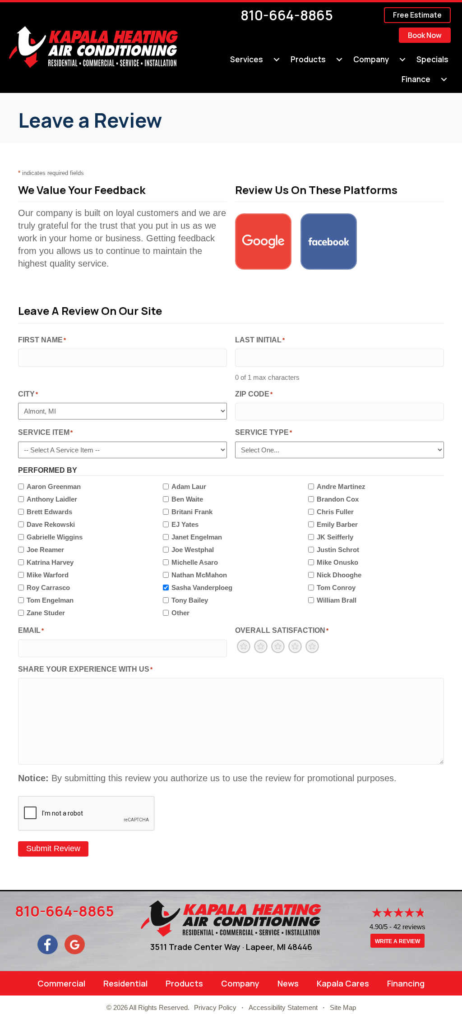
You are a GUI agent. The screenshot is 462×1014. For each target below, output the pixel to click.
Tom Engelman (50, 600)
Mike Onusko (337, 562)
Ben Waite (187, 499)
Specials (432, 59)
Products (308, 59)
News (288, 983)
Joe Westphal (192, 549)
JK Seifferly (335, 537)
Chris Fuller (335, 512)
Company (371, 59)
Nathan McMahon (199, 575)
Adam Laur (188, 486)
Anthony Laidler (52, 499)
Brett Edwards (49, 512)
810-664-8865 (286, 15)
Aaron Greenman (54, 486)
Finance (416, 79)
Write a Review (397, 941)
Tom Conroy (336, 587)
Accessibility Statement (283, 1007)
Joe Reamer (45, 549)
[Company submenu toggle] (402, 59)
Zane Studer (46, 613)
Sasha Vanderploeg (201, 587)
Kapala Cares (343, 983)
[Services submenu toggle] (277, 59)
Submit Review (53, 848)
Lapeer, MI (266, 946)
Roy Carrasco (48, 587)
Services (246, 59)
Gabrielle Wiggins (55, 537)
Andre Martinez (341, 486)
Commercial (61, 983)
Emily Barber (337, 524)
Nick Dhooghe (339, 575)
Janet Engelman (196, 537)
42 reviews (409, 927)
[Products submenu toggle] (339, 59)
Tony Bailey (189, 600)
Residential (125, 983)
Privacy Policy (215, 1007)
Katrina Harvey (50, 562)
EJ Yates (185, 524)
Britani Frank (192, 512)
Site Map (343, 1007)
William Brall (336, 600)
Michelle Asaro (194, 562)
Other (180, 613)
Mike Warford (48, 575)
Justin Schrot (338, 549)
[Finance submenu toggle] (444, 79)
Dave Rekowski (51, 524)
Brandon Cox (338, 499)
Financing (406, 983)
